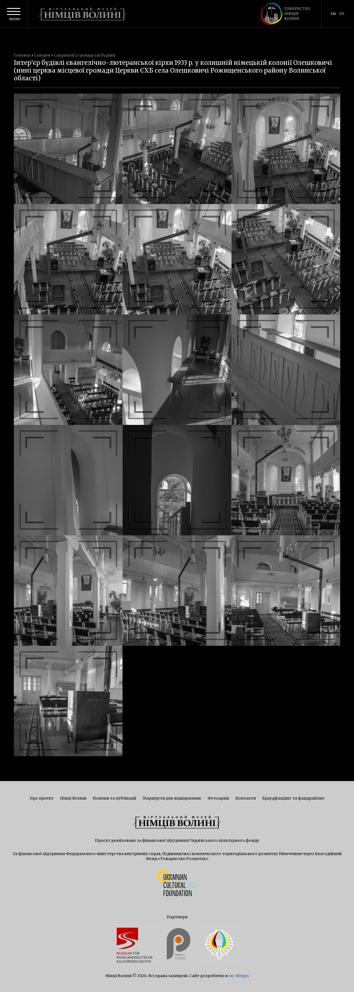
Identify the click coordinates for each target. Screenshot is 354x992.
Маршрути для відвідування (172, 798)
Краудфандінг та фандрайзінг (293, 798)
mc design (239, 975)
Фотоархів (218, 798)
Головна (22, 55)
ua (333, 14)
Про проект (42, 798)
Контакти (245, 798)
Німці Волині (73, 798)
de (341, 14)
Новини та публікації (114, 798)
